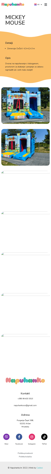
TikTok (44, 444)
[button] (46, 4)
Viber (6, 444)
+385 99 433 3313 (25, 398)
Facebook (19, 444)
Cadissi (40, 467)
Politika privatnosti (25, 453)
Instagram (32, 444)
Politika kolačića (25, 457)
